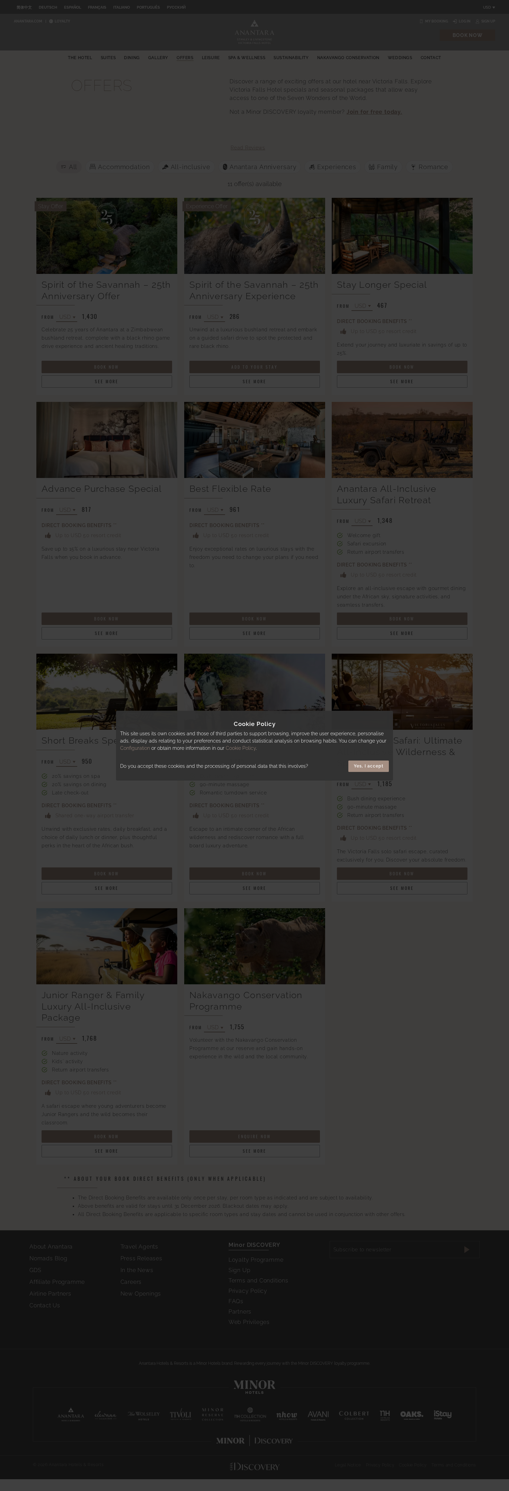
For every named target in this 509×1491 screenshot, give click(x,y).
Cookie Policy (241, 748)
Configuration (135, 748)
